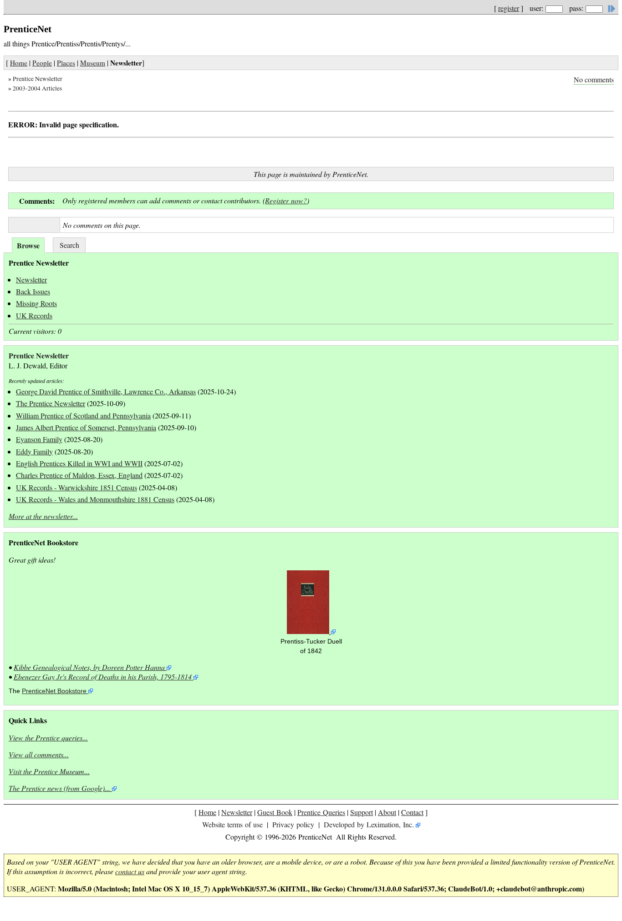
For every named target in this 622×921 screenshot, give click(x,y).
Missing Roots (36, 303)
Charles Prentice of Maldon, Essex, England (79, 475)
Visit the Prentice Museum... (49, 771)
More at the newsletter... (43, 516)
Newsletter (31, 279)
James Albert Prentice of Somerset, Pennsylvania (86, 427)
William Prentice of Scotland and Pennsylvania (83, 415)
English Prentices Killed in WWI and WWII (79, 463)
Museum (92, 62)
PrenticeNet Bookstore (54, 691)
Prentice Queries (321, 812)
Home (18, 62)
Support (361, 812)
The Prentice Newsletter (50, 403)
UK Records (34, 315)
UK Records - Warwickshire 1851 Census (76, 487)
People (42, 62)
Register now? (286, 200)
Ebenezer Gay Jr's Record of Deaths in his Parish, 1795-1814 (103, 676)
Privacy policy (293, 824)
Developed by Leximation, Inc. (369, 824)
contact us (129, 871)
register (508, 8)
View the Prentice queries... (48, 737)
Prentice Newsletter (37, 79)
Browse (28, 245)
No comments (594, 79)
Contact (412, 812)
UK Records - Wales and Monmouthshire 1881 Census (95, 499)
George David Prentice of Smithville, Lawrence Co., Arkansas (106, 391)
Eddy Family (34, 451)
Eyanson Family (39, 439)
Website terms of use (232, 824)
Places (66, 62)
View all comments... (39, 754)
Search (69, 245)
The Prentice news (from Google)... (59, 788)
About (387, 812)
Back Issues (33, 291)
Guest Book (274, 812)
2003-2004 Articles (37, 88)
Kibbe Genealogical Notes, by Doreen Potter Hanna (89, 667)
